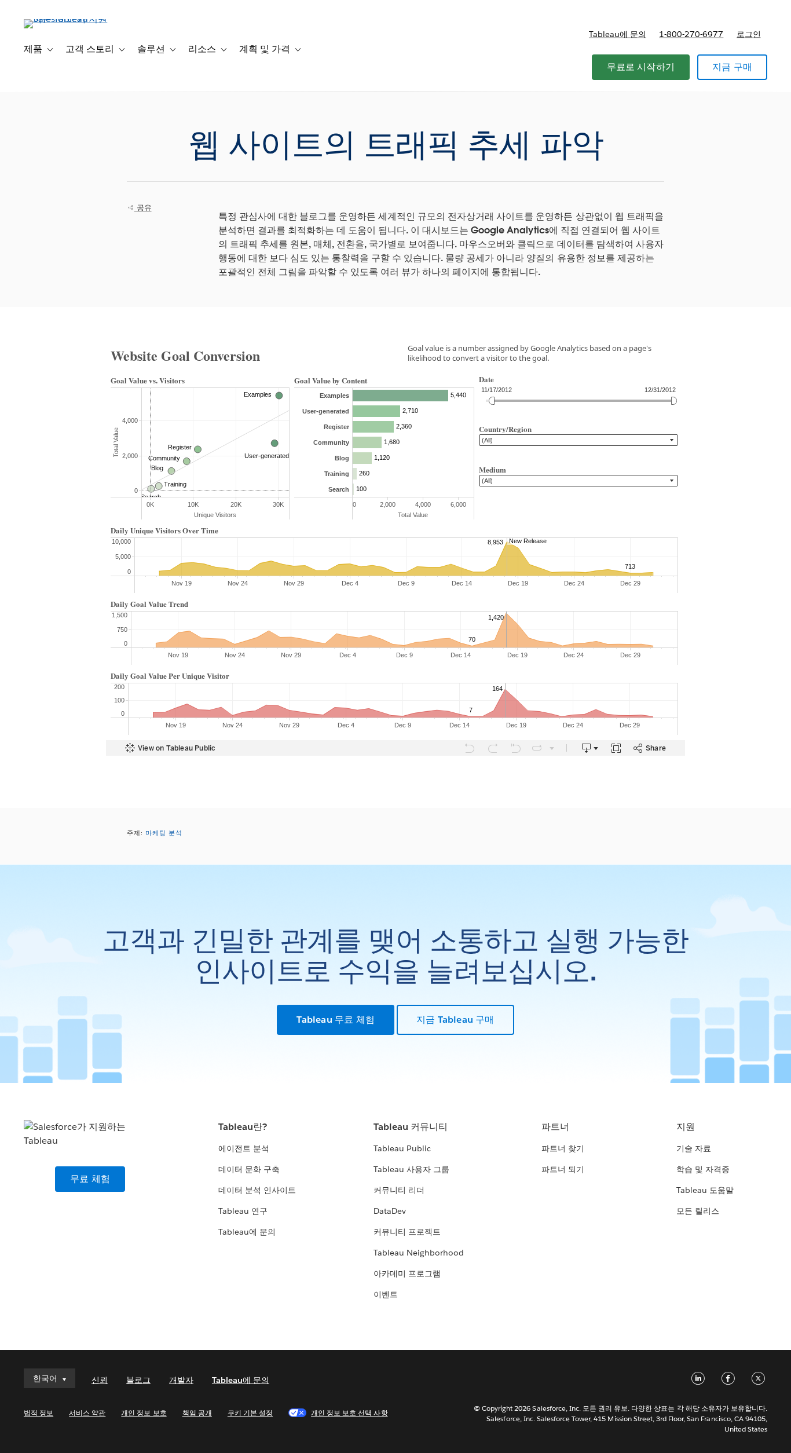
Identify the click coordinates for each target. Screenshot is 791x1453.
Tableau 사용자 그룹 (411, 1169)
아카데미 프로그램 (407, 1273)
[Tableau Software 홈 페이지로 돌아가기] (67, 19)
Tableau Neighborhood (418, 1252)
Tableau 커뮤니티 (410, 1127)
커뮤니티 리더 (398, 1190)
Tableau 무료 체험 (335, 1019)
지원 (685, 1127)
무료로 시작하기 (641, 67)
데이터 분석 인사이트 (257, 1190)
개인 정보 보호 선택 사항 (349, 1413)
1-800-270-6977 (691, 34)
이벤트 (385, 1294)
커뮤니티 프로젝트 (407, 1232)
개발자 (181, 1380)
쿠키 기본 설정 (250, 1413)
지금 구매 (732, 67)
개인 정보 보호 (143, 1413)
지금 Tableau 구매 (455, 1019)
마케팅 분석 (163, 833)
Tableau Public (402, 1148)
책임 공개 (197, 1413)
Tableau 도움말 (705, 1190)
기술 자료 (693, 1148)
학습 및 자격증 (703, 1169)
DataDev (389, 1211)
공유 (143, 208)
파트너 (555, 1127)
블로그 (138, 1380)
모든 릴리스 (697, 1211)
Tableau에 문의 (617, 34)
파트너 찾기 (562, 1148)
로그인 (749, 34)
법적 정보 (38, 1413)
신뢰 (99, 1380)
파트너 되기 (562, 1169)
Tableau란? (242, 1127)
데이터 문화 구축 (249, 1169)
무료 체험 (90, 1179)
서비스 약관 (87, 1413)
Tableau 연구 (243, 1211)
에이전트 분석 (243, 1148)
